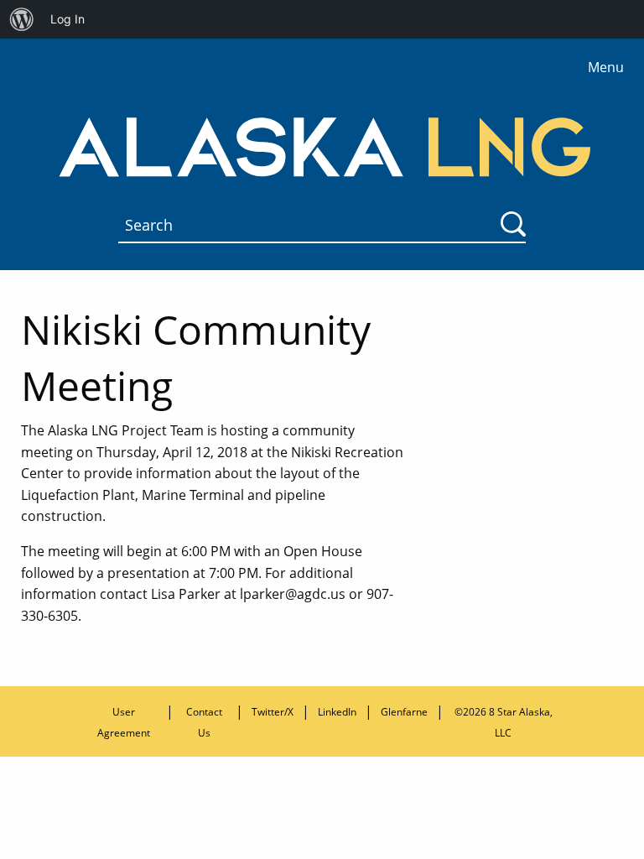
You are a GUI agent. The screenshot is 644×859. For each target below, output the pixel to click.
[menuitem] (22, 19)
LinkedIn (337, 712)
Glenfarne (404, 712)
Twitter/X (272, 712)
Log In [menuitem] (67, 19)
